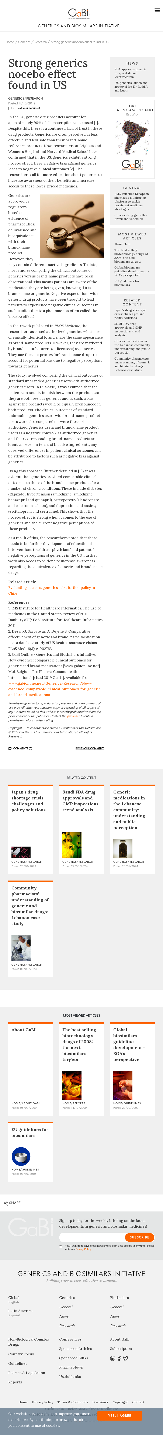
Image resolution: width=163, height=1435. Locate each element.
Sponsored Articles (75, 1348)
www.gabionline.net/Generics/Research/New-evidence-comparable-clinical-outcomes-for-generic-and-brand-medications (55, 689)
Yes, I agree (119, 1415)
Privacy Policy (83, 1249)
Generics (24, 42)
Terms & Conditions (73, 1402)
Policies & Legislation (26, 1372)
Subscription (121, 1348)
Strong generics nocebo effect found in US (79, 42)
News (64, 1316)
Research (41, 42)
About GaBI (122, 244)
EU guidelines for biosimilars (126, 283)
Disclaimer (100, 1402)
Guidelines (17, 1363)
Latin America (20, 1312)
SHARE (14, 1203)
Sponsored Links (73, 1358)
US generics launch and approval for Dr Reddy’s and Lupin (131, 86)
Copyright (120, 1402)
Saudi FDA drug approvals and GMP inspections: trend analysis (128, 329)
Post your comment (29, 108)
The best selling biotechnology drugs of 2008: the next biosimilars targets (131, 255)
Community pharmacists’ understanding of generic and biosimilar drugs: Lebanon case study (132, 364)
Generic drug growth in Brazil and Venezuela (131, 217)
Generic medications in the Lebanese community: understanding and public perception (132, 347)
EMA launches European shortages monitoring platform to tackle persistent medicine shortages (131, 201)
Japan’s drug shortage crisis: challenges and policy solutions (130, 314)
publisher (73, 716)
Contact (138, 1402)
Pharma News (71, 1367)
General (65, 1307)
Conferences (70, 1339)
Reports (15, 1382)
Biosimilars (119, 1297)
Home (10, 42)
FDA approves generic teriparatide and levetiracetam (130, 73)
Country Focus (21, 1354)
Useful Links (70, 1376)
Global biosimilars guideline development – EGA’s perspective (131, 271)
